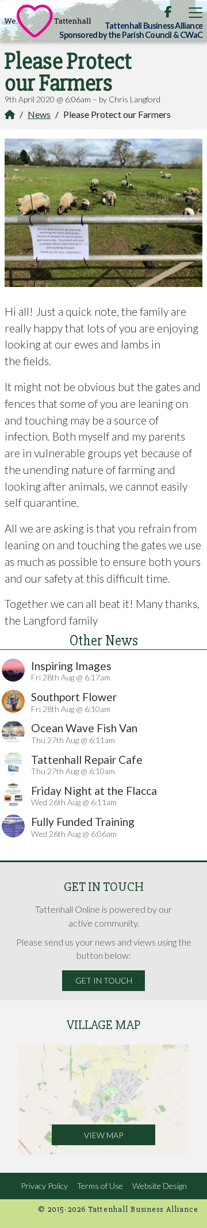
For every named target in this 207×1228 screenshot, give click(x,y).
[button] (195, 12)
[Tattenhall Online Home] (48, 21)
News (39, 114)
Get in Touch (103, 980)
